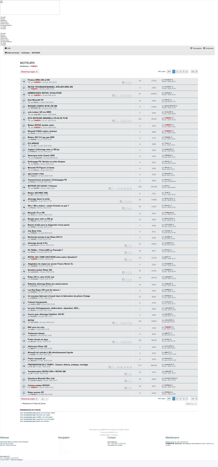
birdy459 (34, 201)
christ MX (37, 114)
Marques (3, 20)
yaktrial (167, 93)
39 (130, 367)
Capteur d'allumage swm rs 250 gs (43, 149)
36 (121, 367)
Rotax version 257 (36, 392)
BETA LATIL (169, 199)
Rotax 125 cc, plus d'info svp (41, 277)
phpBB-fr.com (113, 432)
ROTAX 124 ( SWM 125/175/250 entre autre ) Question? (52, 257)
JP (31, 373)
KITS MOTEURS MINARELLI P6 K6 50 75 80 (47, 118)
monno (167, 339)
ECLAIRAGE (33, 143)
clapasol (33, 176)
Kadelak (33, 139)
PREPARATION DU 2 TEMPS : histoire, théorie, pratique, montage (58, 365)
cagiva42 (168, 284)
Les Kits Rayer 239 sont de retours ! (44, 290)
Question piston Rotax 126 (40, 270)
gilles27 (167, 333)
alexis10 (33, 335)
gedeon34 (168, 149)
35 (118, 367)
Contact (3, 28)
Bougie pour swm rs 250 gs (40, 219)
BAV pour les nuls (36, 327)
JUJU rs (34, 215)
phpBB (102, 429)
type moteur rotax (36, 174)
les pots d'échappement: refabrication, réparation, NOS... (54, 308)
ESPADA (168, 155)
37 (124, 367)
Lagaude (168, 277)
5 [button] (186, 71)
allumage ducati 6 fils (37, 243)
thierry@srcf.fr (112, 442)
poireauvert (35, 245)
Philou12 (34, 151)
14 (124, 189)
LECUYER (168, 225)
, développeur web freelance (183, 443)
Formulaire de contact (115, 445)
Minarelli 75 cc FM (36, 213)
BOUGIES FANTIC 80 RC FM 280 (42, 106)
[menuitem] (8, 48)
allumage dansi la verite (39, 199)
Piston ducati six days (38, 339)
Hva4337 (168, 80)
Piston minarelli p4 (36, 358)
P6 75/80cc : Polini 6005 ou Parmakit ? (45, 250)
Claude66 (34, 266)
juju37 (167, 257)
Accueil (2, 17)
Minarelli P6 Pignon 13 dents (41, 168)
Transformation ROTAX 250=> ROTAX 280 (47, 371)
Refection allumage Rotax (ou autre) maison (48, 284)
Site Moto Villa (34, 231)
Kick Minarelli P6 (35, 100)
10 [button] (193, 71)
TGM (166, 193)
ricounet (167, 231)
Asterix (33, 310)
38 (127, 367)
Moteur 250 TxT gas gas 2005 (41, 137)
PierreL (36, 102)
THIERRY (34, 66)
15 (127, 189)
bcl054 (33, 354)
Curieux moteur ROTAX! (39, 385)
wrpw (32, 329)
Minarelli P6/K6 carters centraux (42, 131)
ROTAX (31, 320)
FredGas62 (38, 158)
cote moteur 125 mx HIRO (39, 112)
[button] (169, 71)
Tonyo (167, 143)
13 (121, 189)
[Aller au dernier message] (173, 80)
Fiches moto (4, 23)
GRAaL (33, 227)
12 (118, 189)
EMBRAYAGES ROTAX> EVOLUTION (44, 93)
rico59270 (168, 243)
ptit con (33, 341)
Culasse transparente (37, 302)
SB (35, 146)
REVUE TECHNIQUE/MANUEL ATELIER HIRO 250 (50, 87)
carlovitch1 (34, 272)
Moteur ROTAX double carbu (41, 125)
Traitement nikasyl (36, 333)
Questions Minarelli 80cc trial (41, 378)
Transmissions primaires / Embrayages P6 (47, 180)
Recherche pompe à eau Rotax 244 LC (45, 237)
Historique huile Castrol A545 (41, 155)
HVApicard (168, 212)
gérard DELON (170, 106)
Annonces (4, 22)
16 (130, 189)
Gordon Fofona (36, 380)
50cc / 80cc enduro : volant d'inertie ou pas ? (48, 206)
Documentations (6, 25)
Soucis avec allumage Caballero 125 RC (46, 314)
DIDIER (36, 188)
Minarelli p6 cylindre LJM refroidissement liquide (50, 352)
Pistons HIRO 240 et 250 (39, 80)
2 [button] (177, 71)
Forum (2, 19)
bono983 (34, 316)
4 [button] (183, 71)
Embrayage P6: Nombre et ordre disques (46, 162)
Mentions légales (17, 459)
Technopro (34, 279)
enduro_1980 (35, 304)
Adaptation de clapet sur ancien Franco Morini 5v (50, 264)
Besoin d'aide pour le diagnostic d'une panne (48, 225)
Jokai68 (33, 239)
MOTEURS (27, 62)
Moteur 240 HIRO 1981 (38, 193)
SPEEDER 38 (35, 108)
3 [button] (180, 71)
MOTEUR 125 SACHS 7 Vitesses (42, 186)
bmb (166, 186)
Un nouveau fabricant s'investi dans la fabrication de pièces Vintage (59, 296)
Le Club (3, 27)
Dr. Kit (33, 367)
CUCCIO (34, 286)
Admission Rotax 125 (37, 346)
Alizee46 (168, 173)
